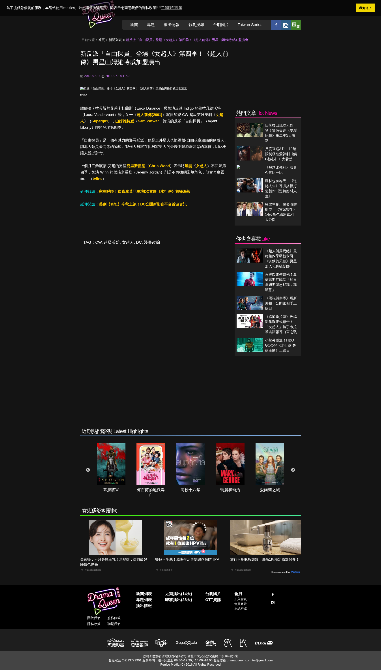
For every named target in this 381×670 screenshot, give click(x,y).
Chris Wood (159, 166)
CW (98, 242)
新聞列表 (115, 40)
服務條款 (114, 618)
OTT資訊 (213, 599)
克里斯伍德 (136, 166)
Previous (88, 470)
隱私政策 (94, 624)
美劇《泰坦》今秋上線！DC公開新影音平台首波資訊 (143, 204)
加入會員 (240, 599)
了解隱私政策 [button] (171, 8)
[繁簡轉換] (296, 25)
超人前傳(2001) (149, 115)
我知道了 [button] (365, 8)
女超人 (201, 166)
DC (139, 242)
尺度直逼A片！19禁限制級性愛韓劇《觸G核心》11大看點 (281, 154)
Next (293, 470)
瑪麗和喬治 (230, 490)
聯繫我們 (114, 624)
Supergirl (100, 121)
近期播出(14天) (178, 594)
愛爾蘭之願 (270, 490)
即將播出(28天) (178, 599)
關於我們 (94, 618)
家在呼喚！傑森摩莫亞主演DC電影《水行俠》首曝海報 (144, 191)
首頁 (101, 40)
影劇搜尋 (196, 24)
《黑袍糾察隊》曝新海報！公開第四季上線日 (281, 303)
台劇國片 (221, 24)
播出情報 (171, 24)
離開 (188, 166)
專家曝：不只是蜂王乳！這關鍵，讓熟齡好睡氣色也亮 (113, 562)
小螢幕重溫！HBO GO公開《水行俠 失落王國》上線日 (280, 345)
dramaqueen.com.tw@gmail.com (250, 660)
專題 (151, 24)
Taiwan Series (250, 24)
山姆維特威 (124, 121)
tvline (83, 95)
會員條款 (240, 604)
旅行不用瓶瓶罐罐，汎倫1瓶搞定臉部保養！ (264, 559)
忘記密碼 (240, 608)
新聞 (134, 24)
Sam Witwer (148, 121)
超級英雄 (112, 242)
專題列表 (144, 599)
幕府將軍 (111, 490)
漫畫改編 (152, 242)
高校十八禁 (190, 490)
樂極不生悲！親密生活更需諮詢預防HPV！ (189, 559)
